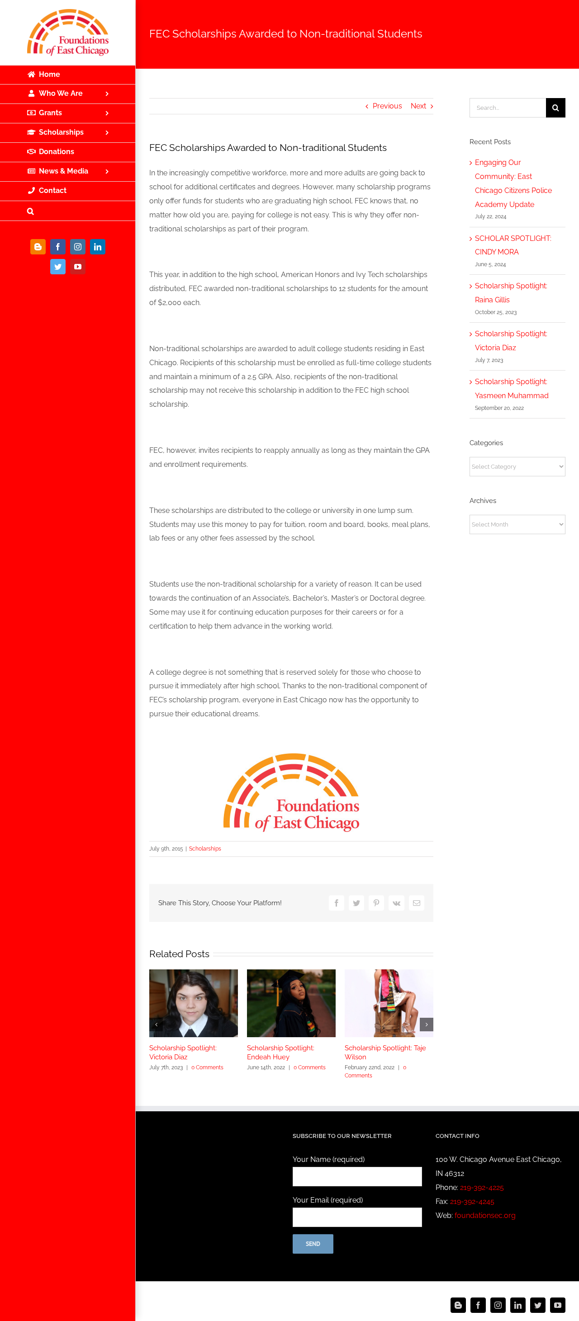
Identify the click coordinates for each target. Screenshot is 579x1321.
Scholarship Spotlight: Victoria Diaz (183, 1052)
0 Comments (207, 1067)
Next (418, 106)
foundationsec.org (485, 1215)
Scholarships (205, 849)
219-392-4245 (472, 1201)
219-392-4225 (482, 1187)
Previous (387, 106)
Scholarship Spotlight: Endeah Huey (280, 1052)
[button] (68, 211)
